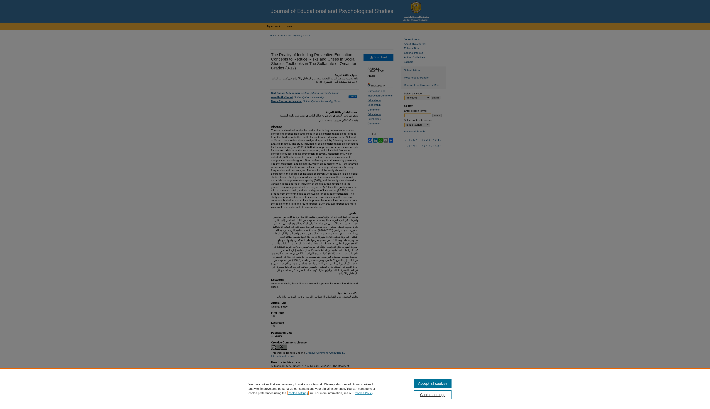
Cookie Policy (364, 393)
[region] (355, 388)
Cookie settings (298, 393)
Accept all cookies (432, 383)
